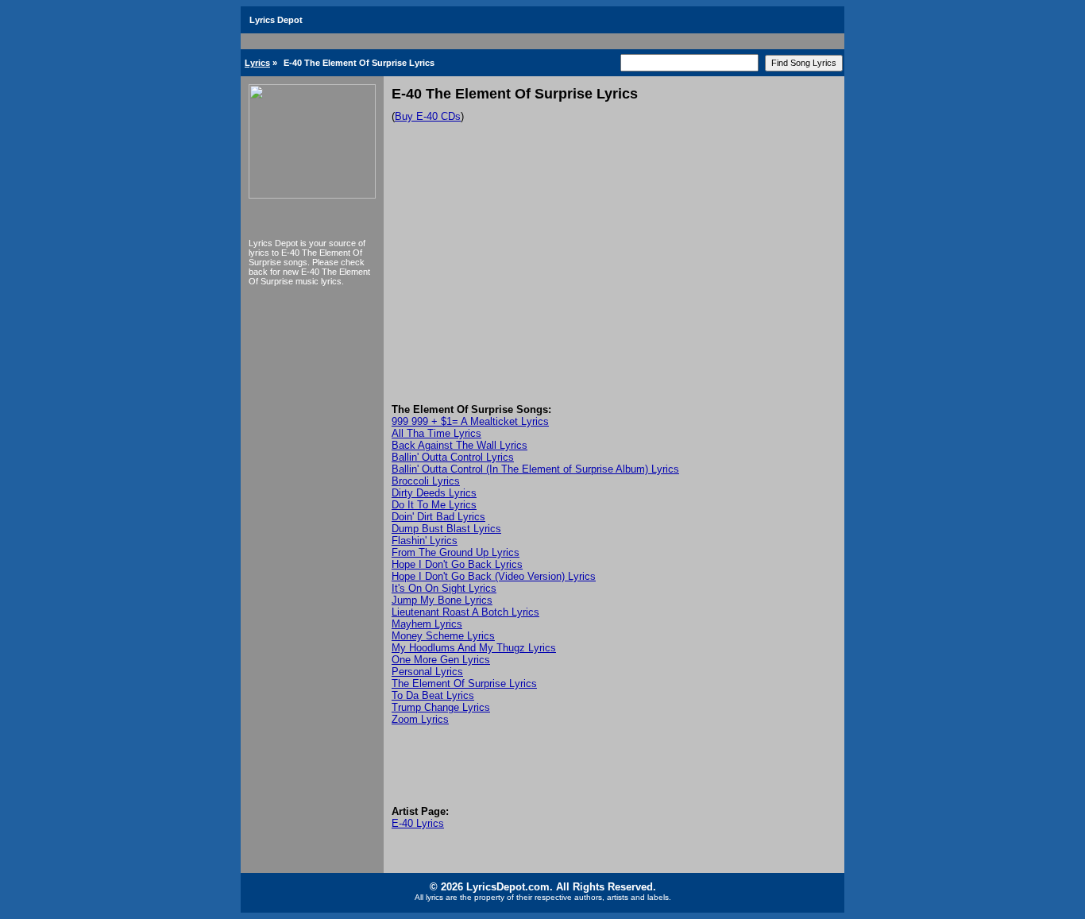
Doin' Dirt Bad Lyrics (438, 517)
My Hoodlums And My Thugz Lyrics (474, 648)
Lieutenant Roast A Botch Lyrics (465, 612)
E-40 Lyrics (418, 823)
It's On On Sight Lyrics (444, 588)
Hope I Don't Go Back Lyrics (457, 564)
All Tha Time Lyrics (436, 433)
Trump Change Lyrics (441, 707)
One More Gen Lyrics (441, 660)
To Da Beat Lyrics (433, 695)
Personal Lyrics (427, 672)
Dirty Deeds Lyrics (434, 493)
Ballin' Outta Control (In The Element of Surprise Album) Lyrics (535, 469)
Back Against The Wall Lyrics (459, 445)
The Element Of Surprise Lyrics (464, 683)
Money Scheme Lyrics (443, 636)
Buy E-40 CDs (428, 116)
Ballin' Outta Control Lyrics (453, 457)
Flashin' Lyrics (425, 540)
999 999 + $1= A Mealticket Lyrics (470, 421)
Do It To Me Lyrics (434, 505)
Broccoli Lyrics (426, 481)
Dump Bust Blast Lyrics (446, 529)
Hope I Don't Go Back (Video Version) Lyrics (494, 576)
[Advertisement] (614, 284)
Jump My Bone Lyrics (442, 600)
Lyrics (257, 63)
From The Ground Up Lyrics (455, 552)
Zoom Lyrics (420, 719)
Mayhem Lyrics (427, 624)
